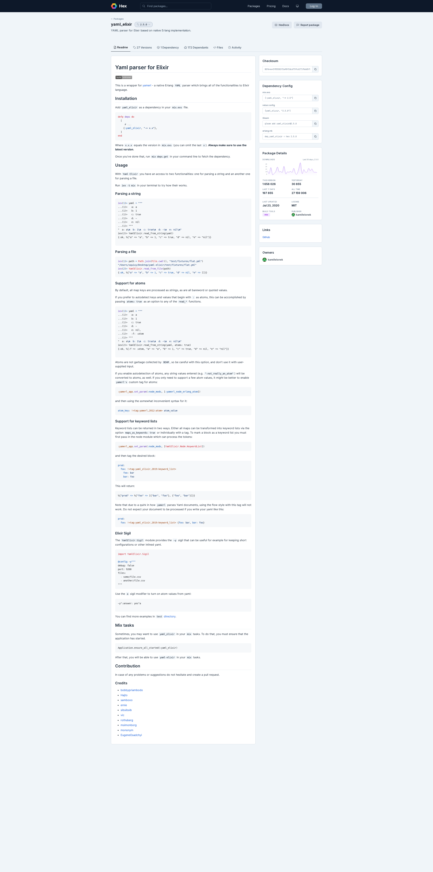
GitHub (266, 237)
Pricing (271, 6)
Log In (314, 6)
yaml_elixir (121, 24)
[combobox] (175, 6)
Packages (254, 6)
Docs (285, 6)
